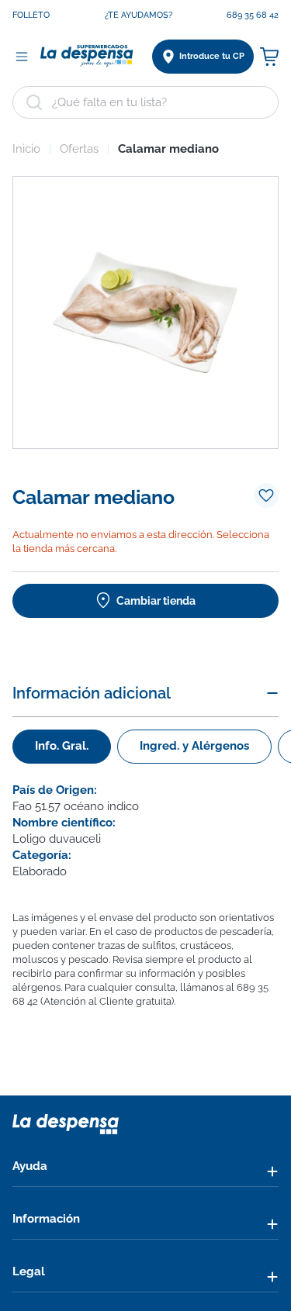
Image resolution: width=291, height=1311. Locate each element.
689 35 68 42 (253, 15)
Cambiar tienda (156, 601)
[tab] (61, 747)
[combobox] (145, 102)
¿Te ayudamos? (138, 15)
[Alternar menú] (21, 56)
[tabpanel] (145, 831)
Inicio (26, 149)
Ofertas (79, 149)
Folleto (31, 15)
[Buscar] (34, 102)
